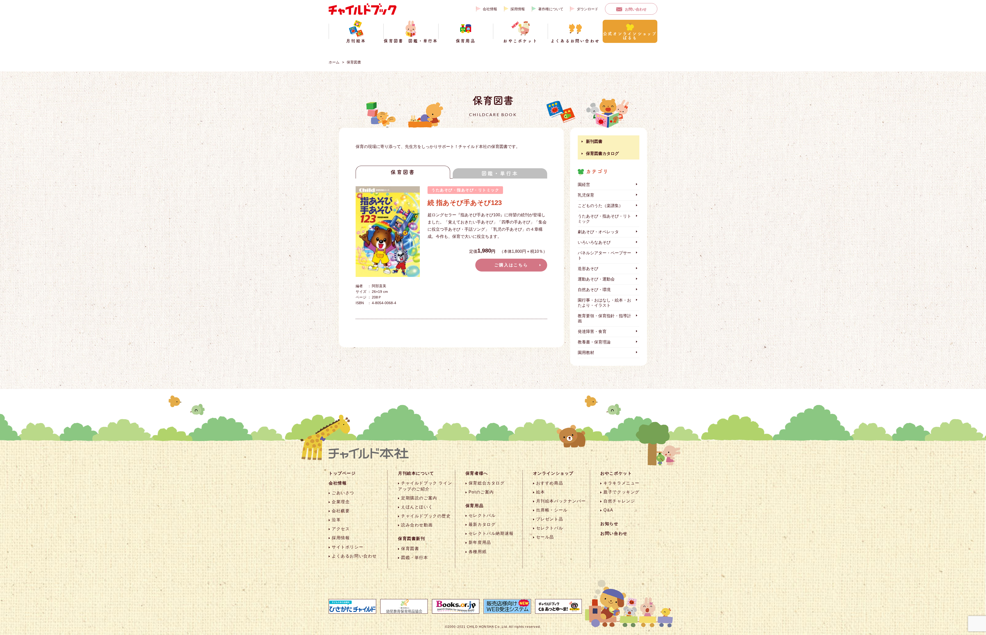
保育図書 (354, 62)
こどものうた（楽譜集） (600, 205)
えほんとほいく (417, 507)
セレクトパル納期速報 (491, 533)
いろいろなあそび (594, 242)
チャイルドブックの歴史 (426, 516)
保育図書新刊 (411, 538)
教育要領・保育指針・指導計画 (604, 318)
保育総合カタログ (487, 483)
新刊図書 (594, 141)
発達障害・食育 (592, 331)
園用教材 (586, 352)
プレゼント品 (549, 519)
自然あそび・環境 (594, 289)
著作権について (550, 9)
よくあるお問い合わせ (354, 556)
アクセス (341, 529)
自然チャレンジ (619, 501)
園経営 (584, 184)
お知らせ (609, 523)
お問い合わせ (636, 9)
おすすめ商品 (549, 483)
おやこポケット (616, 473)
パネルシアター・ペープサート (604, 255)
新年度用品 (480, 542)
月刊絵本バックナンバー (561, 501)
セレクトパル (482, 515)
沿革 (336, 520)
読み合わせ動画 (417, 525)
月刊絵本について (416, 473)
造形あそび (588, 268)
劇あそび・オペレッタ (598, 232)
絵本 (540, 492)
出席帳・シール (552, 510)
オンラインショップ (553, 473)
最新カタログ (482, 524)
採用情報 (517, 9)
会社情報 (490, 9)
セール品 (545, 537)
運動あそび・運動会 (596, 279)
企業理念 (341, 502)
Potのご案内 (481, 492)
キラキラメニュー (621, 483)
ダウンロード (587, 9)
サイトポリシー (347, 547)
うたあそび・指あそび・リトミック (604, 218)
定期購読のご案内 (419, 498)
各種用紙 (478, 551)
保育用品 (474, 505)
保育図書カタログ (602, 153)
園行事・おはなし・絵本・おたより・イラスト (604, 302)
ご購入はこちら (511, 265)
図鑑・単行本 (499, 173)
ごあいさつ (343, 493)
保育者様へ (477, 473)
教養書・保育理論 (594, 342)
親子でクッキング (621, 492)
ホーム (334, 62)
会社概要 (341, 511)
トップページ (342, 473)
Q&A (608, 510)
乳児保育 (586, 195)
